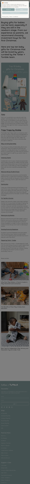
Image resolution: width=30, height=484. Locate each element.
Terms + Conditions (13, 16)
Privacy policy (5, 16)
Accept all (8, 9)
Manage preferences (15, 13)
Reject (21, 9)
